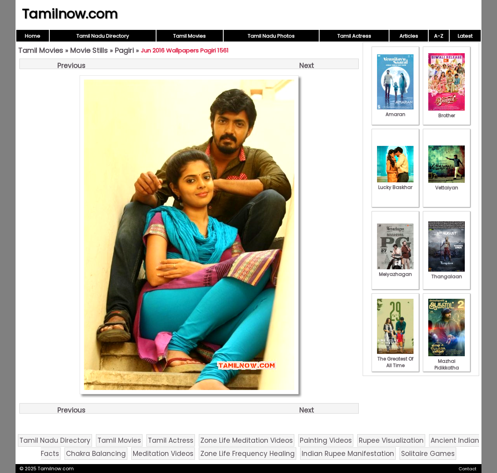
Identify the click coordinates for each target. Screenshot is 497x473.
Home (32, 36)
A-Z (438, 36)
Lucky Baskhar (395, 187)
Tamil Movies (189, 36)
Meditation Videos (163, 453)
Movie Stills (89, 50)
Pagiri (124, 50)
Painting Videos (326, 440)
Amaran (395, 114)
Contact (467, 469)
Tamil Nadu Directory (102, 36)
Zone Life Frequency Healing (247, 453)
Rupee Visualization (391, 440)
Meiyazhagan (395, 274)
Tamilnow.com (70, 13)
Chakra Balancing (96, 453)
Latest (465, 36)
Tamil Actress (354, 36)
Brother (446, 115)
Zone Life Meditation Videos (246, 440)
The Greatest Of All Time (395, 362)
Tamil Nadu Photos (271, 36)
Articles (409, 36)
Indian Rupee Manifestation (348, 453)
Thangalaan (446, 276)
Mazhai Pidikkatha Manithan (446, 368)
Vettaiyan (446, 187)
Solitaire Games (428, 453)
